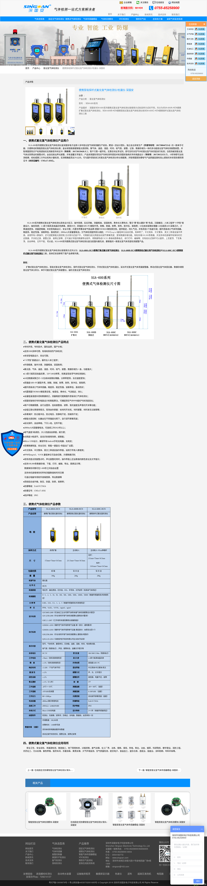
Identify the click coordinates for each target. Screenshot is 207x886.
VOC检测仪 (124, 18)
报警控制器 (57, 854)
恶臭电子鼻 (158, 18)
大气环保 (190, 34)
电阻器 (160, 873)
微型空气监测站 (86, 860)
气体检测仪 (57, 848)
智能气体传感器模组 (88, 854)
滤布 (129, 873)
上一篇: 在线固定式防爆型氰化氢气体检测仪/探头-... (50, 770)
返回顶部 (196, 78)
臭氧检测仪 (57, 863)
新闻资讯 (29, 857)
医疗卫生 (190, 39)
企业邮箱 (128, 2)
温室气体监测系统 (174, 18)
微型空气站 (141, 18)
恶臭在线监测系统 (87, 863)
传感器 (189, 58)
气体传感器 (57, 851)
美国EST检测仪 (59, 857)
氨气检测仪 (57, 860)
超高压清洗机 (144, 873)
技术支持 (190, 63)
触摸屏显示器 (102, 873)
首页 (110, 14)
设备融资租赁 (83, 873)
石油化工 (190, 49)
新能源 (189, 44)
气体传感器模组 (90, 18)
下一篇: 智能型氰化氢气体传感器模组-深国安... (159, 770)
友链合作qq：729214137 (38, 876)
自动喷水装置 (64, 873)
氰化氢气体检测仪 (51, 68)
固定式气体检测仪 (56, 18)
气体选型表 (39, 18)
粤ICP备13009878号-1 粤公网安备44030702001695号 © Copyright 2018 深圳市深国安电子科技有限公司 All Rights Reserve (103, 882)
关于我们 (29, 851)
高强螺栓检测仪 (44, 873)
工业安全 (190, 29)
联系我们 (29, 863)
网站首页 (29, 848)
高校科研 (190, 53)
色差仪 (118, 873)
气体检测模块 (107, 18)
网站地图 (175, 2)
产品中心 (36, 68)
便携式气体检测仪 (73, 18)
